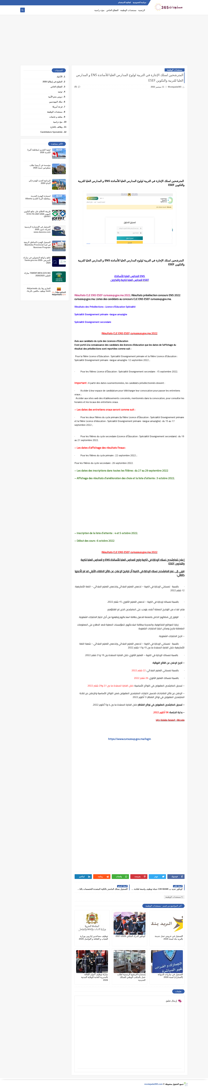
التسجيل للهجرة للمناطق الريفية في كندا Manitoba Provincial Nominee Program (37, 245)
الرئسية (141, 10)
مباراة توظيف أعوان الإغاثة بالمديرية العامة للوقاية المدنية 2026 (94, 977)
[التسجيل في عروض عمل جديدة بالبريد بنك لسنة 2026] (167, 923)
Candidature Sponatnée (51, 132)
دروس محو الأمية (55, 97)
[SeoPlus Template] (186, 1084)
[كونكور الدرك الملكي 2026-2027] (129, 923)
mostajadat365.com (153, 1084)
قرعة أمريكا (57, 107)
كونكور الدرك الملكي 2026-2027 (130, 936)
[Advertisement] (104, 41)
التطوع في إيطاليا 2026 (52, 82)
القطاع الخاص (112, 10)
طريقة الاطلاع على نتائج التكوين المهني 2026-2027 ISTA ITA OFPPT (37, 214)
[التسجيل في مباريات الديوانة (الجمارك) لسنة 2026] (167, 961)
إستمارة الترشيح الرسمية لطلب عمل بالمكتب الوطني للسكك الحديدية (131, 977)
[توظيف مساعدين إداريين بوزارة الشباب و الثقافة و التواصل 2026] (92, 923)
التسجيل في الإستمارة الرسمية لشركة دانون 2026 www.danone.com (38, 229)
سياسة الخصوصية (139, 2)
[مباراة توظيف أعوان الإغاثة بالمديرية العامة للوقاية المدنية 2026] (92, 961)
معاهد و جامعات (55, 117)
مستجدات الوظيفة (128, 10)
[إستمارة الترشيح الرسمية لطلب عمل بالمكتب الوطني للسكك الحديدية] (129, 961)
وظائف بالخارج (56, 127)
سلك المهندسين (55, 102)
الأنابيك (59, 76)
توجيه (60, 92)
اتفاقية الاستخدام (124, 2)
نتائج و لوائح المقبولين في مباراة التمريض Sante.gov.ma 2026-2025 (37, 260)
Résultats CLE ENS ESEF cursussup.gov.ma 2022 (102, 295)
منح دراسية (99, 10)
